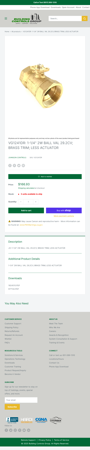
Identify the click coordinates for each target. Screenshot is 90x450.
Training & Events (56, 342)
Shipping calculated (26, 188)
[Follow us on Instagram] (15, 430)
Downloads (56, 7)
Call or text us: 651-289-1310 (62, 355)
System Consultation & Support (63, 339)
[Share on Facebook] (10, 165)
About (78, 7)
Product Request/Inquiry (15, 370)
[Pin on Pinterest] (14, 165)
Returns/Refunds (12, 331)
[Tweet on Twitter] (19, 165)
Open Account (68, 7)
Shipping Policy (11, 327)
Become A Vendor (13, 374)
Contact (85, 7)
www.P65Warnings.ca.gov (31, 225)
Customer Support (13, 323)
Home (7, 31)
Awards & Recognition (59, 335)
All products (16, 31)
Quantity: (12, 201)
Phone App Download (40, 7)
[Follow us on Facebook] (6, 430)
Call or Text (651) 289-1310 (45, 2)
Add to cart (26, 210)
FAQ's (7, 342)
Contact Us (54, 363)
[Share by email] (23, 165)
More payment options (64, 216)
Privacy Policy (45, 440)
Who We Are (54, 327)
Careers (52, 331)
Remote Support (28, 440)
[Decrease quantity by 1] (20, 201)
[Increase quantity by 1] (35, 201)
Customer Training (13, 366)
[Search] (85, 18)
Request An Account (14, 335)
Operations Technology (15, 359)
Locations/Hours (56, 359)
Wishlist (8, 339)
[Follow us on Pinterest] (19, 430)
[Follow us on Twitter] (10, 430)
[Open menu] (6, 18)
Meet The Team (56, 323)
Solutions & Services (14, 355)
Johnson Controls (17, 157)
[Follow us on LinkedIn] (28, 430)
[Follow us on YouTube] (24, 430)
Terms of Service (61, 440)
